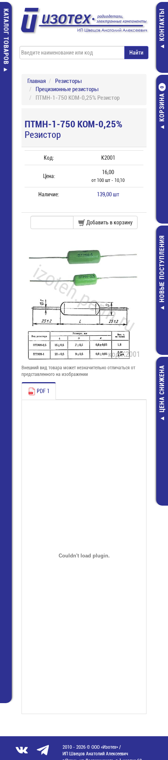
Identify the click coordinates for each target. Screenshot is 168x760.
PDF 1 (43, 391)
